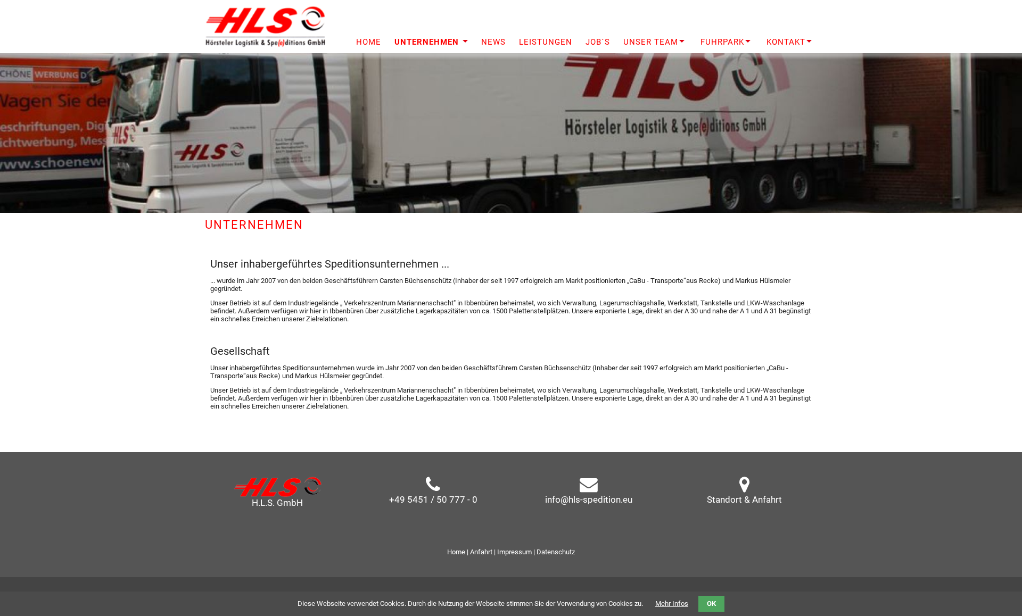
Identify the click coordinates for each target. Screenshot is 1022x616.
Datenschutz (556, 552)
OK (711, 603)
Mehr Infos (671, 603)
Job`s (598, 42)
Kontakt (786, 42)
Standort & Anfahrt (744, 499)
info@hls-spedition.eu (588, 499)
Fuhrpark (722, 42)
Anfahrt (481, 552)
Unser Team (650, 42)
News (493, 42)
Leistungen (545, 42)
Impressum (514, 552)
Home (456, 552)
